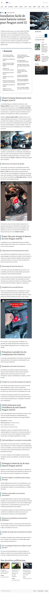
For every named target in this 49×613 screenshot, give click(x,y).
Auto (24, 577)
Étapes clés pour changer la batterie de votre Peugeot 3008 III (8, 64)
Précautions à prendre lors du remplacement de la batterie (9, 81)
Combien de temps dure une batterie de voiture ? (23, 84)
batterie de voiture (13, 31)
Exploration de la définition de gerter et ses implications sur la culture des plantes (45, 47)
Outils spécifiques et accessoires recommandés (22, 61)
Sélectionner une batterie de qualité (9, 60)
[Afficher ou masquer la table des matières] (21, 51)
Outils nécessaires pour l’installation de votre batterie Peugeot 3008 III (23, 56)
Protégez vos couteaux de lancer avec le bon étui (5, 571)
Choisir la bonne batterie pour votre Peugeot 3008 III (8, 56)
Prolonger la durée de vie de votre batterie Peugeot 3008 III (23, 66)
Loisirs (2, 575)
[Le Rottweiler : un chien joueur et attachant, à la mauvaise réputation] (16, 566)
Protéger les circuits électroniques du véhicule (8, 89)
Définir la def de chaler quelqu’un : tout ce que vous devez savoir (40, 68)
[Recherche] (43, 3)
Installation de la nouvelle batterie (8, 77)
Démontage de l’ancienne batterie (8, 73)
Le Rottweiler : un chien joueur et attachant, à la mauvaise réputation (15, 573)
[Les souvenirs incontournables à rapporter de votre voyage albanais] (37, 58)
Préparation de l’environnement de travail (8, 69)
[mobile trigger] (2, 2)
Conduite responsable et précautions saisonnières (22, 76)
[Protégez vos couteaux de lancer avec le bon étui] (5, 566)
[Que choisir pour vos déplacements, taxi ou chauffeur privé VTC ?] (27, 566)
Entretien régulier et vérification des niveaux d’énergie (22, 71)
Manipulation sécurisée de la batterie (9, 85)
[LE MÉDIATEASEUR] (8, 2)
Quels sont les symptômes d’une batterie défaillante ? (23, 80)
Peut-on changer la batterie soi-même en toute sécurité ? (23, 89)
